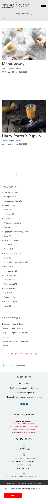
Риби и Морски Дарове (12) (16, 262)
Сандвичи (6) (9, 297)
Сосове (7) (8, 227)
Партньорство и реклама (24, 392)
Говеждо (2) (9, 218)
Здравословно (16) (12, 275)
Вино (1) (7, 236)
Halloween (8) (9, 288)
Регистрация (27, 13)
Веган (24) (8, 249)
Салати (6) (8, 293)
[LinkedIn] (26, 353)
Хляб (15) (8, 210)
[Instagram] (36, 353)
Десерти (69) (10, 197)
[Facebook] (11, 353)
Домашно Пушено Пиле (12, 324)
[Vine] (21, 353)
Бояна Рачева (15, 68)
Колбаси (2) (9, 214)
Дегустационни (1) (12, 240)
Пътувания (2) (10, 271)
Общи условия (24, 383)
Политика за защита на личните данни (24, 397)
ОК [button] (12, 495)
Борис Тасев (14, 140)
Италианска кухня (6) (13, 201)
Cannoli (5, 346)
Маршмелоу (13, 63)
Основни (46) (9, 205)
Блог (10, 366)
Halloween (20, 366)
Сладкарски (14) (11, 192)
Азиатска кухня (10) (13, 223)
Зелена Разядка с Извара (13, 328)
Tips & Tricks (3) (10, 301)
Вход (18, 13)
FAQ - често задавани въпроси (24, 388)
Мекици (5, 337)
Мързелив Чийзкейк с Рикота (15, 341)
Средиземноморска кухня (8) (16, 231)
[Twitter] (16, 353)
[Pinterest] (31, 353)
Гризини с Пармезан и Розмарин (16, 332)
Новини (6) (8, 266)
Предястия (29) (11, 284)
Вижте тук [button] (35, 489)
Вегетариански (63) (12, 253)
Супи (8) (7, 258)
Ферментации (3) (11, 245)
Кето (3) (7, 306)
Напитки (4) (9, 280)
